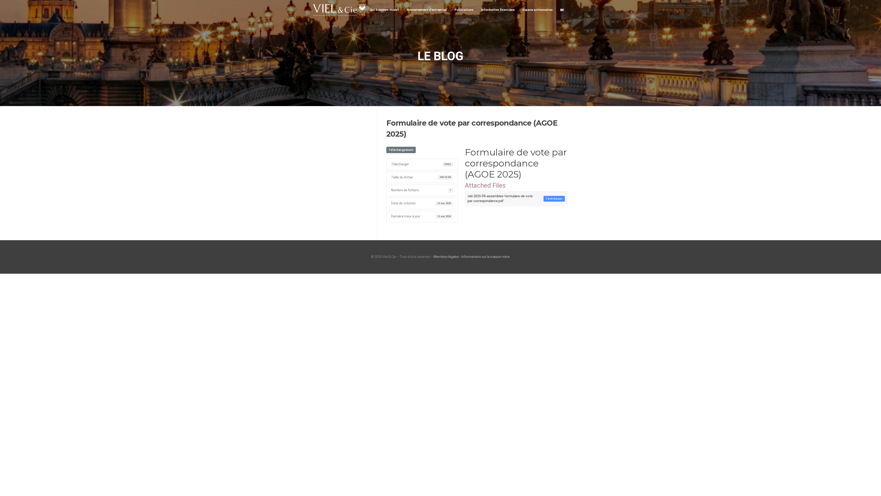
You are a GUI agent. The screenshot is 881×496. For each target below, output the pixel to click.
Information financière (498, 9)
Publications (463, 9)
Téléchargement (401, 150)
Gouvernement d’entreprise (427, 9)
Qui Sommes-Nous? (384, 9)
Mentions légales (446, 257)
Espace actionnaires (537, 9)
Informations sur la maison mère (486, 257)
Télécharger (554, 198)
